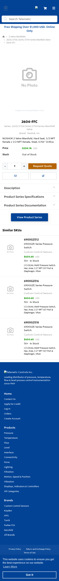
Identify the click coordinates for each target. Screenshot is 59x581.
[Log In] (37, 8)
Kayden (8, 510)
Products (9, 427)
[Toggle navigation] (53, 8)
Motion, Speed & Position (17, 476)
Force (7, 462)
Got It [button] (29, 574)
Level (7, 447)
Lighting (8, 467)
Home (8, 393)
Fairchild (8, 530)
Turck (7, 520)
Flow (6, 442)
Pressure (8, 433)
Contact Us (10, 399)
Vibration (9, 481)
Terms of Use (29, 553)
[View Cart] (45, 8)
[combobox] (29, 19)
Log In (7, 408)
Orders (7, 413)
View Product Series (29, 217)
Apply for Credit (12, 404)
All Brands (9, 534)
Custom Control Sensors (16, 506)
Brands (8, 500)
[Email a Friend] (43, 176)
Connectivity (10, 457)
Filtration (9, 471)
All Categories (11, 491)
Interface (9, 452)
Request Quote (42, 166)
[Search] (5, 19)
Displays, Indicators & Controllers (21, 486)
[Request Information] (15, 176)
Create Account (12, 418)
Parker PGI (9, 525)
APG (6, 515)
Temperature (11, 438)
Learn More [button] (10, 566)
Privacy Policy (15, 549)
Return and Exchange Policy (38, 549)
